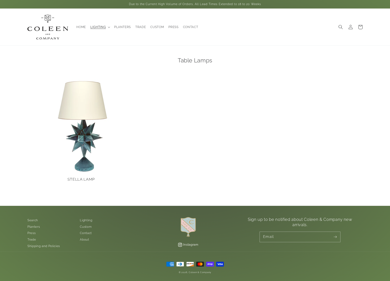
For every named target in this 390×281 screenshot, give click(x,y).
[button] (100, 27)
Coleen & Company (200, 272)
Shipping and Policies (43, 246)
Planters (33, 227)
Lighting (86, 220)
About (84, 239)
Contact (86, 233)
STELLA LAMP (81, 179)
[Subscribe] (335, 237)
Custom (86, 227)
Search (32, 220)
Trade (31, 239)
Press (31, 233)
